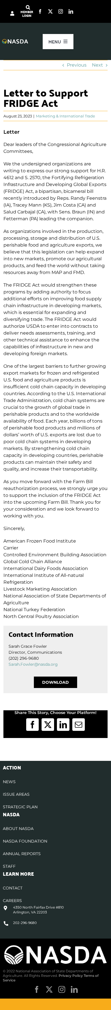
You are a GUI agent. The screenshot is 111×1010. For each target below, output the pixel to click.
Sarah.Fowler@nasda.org (33, 664)
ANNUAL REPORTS (22, 853)
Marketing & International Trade (65, 116)
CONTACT (12, 888)
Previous (77, 65)
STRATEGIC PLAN (20, 806)
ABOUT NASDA (18, 828)
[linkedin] (71, 11)
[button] (28, 7)
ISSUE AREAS (16, 794)
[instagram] (60, 11)
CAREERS (12, 900)
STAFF (9, 866)
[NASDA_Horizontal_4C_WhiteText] (15, 41)
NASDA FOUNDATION (25, 841)
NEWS (9, 781)
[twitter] (50, 11)
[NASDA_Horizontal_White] (55, 946)
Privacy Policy (71, 975)
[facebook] (40, 11)
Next (97, 65)
